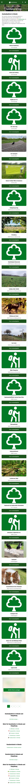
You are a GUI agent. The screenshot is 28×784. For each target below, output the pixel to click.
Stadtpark (14, 559)
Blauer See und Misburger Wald (14, 640)
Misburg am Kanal (14, 316)
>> (19, 706)
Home (8, 6)
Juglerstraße (14, 667)
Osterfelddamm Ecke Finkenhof (14, 586)
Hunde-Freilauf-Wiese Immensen (14, 180)
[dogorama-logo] (13, 2)
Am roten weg (14, 126)
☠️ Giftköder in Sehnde (14, 728)
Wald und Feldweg (13, 72)
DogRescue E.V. (14, 99)
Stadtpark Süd (14, 613)
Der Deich (14, 343)
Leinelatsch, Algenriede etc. (14, 532)
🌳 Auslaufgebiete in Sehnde (14, 771)
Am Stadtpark (14, 153)
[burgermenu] (1, 2)
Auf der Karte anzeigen (14, 690)
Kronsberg (14, 235)
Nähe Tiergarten (14, 370)
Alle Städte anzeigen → (14, 719)
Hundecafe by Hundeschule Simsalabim (14, 505)
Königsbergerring (14, 208)
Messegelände (14, 424)
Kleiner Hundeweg (14, 45)
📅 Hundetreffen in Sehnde (14, 731)
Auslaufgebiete (13, 6)
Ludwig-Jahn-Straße (14, 289)
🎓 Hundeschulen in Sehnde (14, 737)
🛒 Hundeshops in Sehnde (14, 735)
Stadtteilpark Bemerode (14, 262)
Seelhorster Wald (14, 478)
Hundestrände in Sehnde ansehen (14, 747)
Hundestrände (21, 19)
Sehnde (19, 6)
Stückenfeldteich (14, 451)
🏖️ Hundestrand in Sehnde (14, 773)
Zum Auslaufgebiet (14, 50)
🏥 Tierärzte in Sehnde (14, 733)
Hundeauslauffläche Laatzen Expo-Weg (14, 397)
